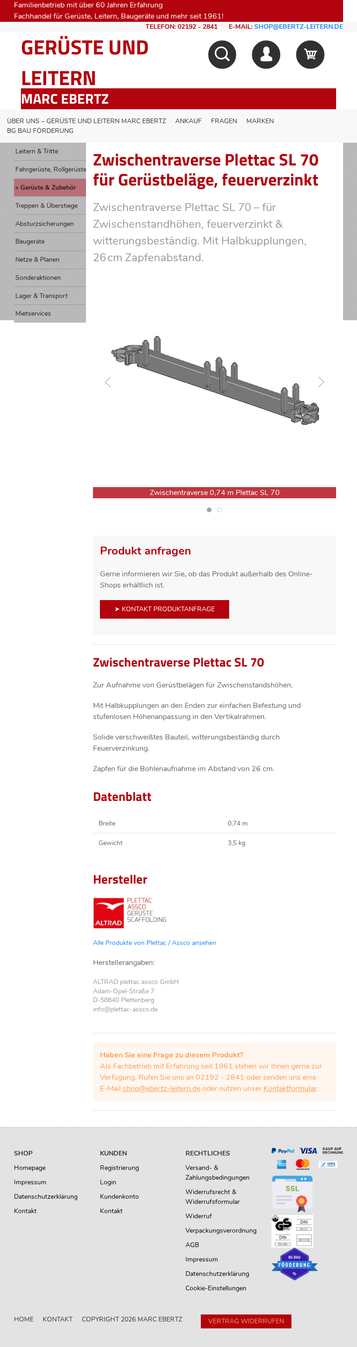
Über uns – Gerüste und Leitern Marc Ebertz (86, 121)
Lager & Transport (41, 295)
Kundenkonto (119, 1196)
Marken (260, 121)
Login (108, 1182)
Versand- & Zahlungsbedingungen (217, 1172)
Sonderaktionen (38, 277)
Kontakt (25, 1211)
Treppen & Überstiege (46, 205)
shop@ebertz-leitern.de (298, 26)
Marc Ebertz (65, 98)
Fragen (224, 121)
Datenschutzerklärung (46, 1196)
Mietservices (33, 313)
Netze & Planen (37, 259)
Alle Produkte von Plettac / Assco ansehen (154, 942)
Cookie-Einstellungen (215, 1288)
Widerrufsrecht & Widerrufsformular (212, 1197)
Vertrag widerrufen (246, 1321)
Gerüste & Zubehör (48, 187)
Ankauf (188, 121)
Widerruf (198, 1216)
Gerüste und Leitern (85, 62)
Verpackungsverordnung (221, 1230)
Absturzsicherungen (44, 223)
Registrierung (119, 1167)
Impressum (30, 1182)
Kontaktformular (290, 1088)
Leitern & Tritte (36, 151)
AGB (192, 1245)
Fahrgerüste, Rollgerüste (50, 169)
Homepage (30, 1167)
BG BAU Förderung (40, 130)
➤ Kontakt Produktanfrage (164, 609)
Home (23, 1319)
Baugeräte (30, 241)
